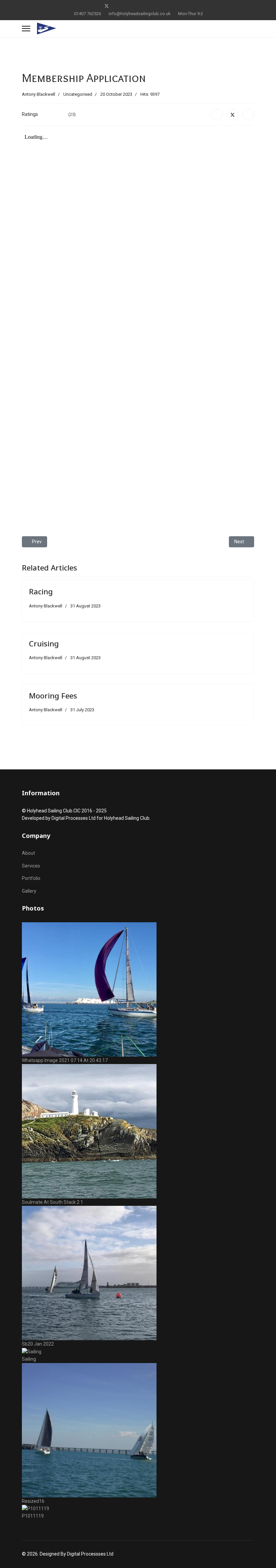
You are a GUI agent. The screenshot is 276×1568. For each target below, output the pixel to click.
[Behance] (170, 6)
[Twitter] (106, 6)
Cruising (44, 643)
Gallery (29, 891)
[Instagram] (159, 6)
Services (31, 865)
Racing (41, 591)
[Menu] (26, 28)
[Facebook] (96, 6)
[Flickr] (180, 6)
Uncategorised (77, 94)
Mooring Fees (53, 695)
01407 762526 (87, 13)
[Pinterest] (117, 6)
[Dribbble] (149, 6)
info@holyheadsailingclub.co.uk (139, 13)
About (28, 853)
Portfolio (31, 878)
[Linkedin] (138, 6)
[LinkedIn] (248, 114)
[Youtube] (128, 6)
